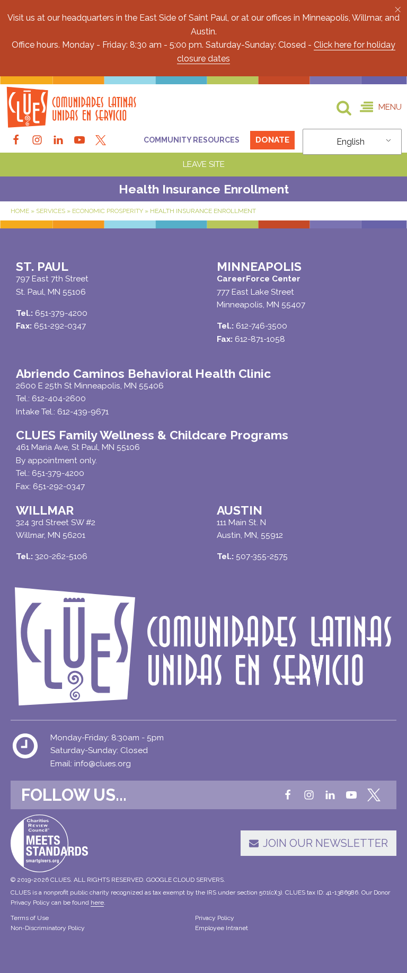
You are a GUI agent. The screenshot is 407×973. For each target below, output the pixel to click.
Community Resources (192, 140)
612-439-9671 (83, 412)
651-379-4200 (58, 473)
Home (20, 211)
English (351, 142)
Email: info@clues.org (90, 763)
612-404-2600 (59, 398)
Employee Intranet (221, 928)
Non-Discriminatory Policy (48, 928)
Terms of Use (30, 918)
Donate (272, 140)
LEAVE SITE (204, 164)
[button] (398, 9)
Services (50, 211)
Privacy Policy (214, 918)
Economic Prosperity (107, 211)
